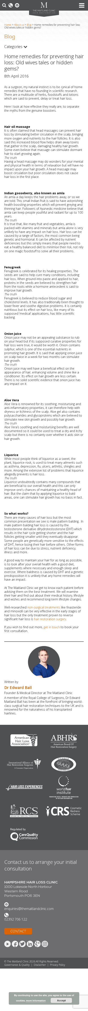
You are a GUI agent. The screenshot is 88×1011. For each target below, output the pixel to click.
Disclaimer (40, 965)
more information (36, 1000)
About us (19, 25)
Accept (61, 1000)
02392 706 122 (15, 919)
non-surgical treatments (43, 607)
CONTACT (18, 931)
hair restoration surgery (50, 619)
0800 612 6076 (10, 5)
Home (7, 25)
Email (17, 5)
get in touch (52, 627)
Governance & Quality (17, 965)
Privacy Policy (57, 965)
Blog (29, 25)
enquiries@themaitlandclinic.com (29, 908)
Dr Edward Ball (18, 687)
